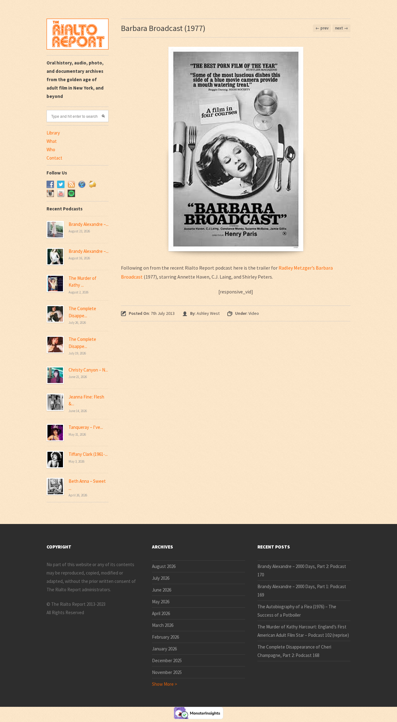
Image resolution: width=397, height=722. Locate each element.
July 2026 (160, 578)
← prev (321, 28)
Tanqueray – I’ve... (86, 427)
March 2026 (162, 625)
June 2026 (161, 590)
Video (253, 313)
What (52, 141)
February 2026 (165, 637)
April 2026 (161, 613)
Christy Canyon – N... (88, 370)
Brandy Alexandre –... (89, 224)
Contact (54, 158)
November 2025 (167, 672)
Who (51, 149)
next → (341, 28)
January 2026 (164, 649)
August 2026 (164, 566)
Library (53, 133)
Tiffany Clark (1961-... (88, 454)
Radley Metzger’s (297, 268)
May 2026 (160, 602)
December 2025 (167, 660)
